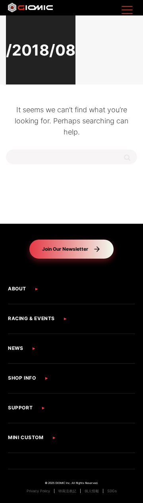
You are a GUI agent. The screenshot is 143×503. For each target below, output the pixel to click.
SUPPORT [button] (20, 408)
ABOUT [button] (17, 289)
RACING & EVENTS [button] (31, 318)
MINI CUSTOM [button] (26, 437)
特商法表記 (67, 491)
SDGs (112, 491)
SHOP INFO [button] (22, 378)
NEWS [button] (15, 348)
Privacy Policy (38, 491)
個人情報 (92, 491)
